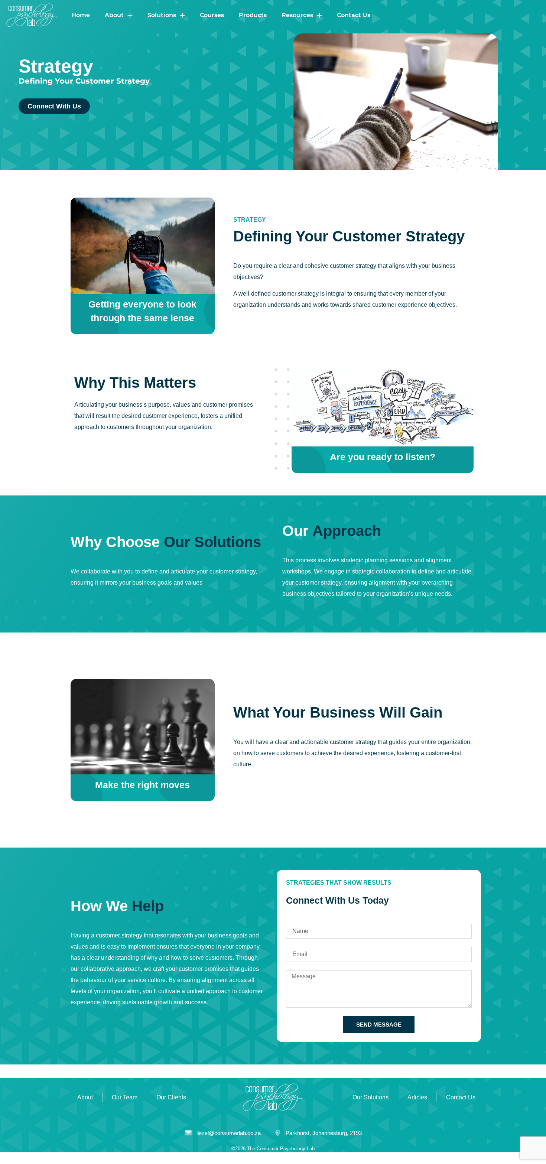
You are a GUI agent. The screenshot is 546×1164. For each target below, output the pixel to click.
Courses (212, 15)
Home (80, 15)
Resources (297, 15)
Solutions (161, 15)
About (114, 15)
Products (253, 15)
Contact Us (353, 15)
